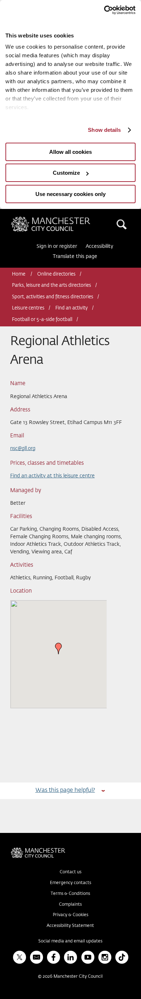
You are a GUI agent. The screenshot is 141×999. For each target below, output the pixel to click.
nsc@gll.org (22, 448)
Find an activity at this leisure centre (52, 475)
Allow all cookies (70, 152)
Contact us (70, 872)
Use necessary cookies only (70, 194)
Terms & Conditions (70, 894)
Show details (104, 130)
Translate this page (75, 256)
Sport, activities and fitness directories (52, 297)
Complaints (70, 904)
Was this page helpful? (65, 790)
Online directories (56, 274)
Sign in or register (57, 246)
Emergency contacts (70, 883)
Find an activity (71, 308)
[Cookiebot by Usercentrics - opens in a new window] (104, 10)
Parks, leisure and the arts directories (51, 285)
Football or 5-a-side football (42, 319)
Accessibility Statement (70, 926)
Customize (66, 173)
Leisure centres (28, 308)
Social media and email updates (70, 941)
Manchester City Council (63, 219)
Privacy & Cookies (70, 915)
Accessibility (99, 246)
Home (19, 274)
